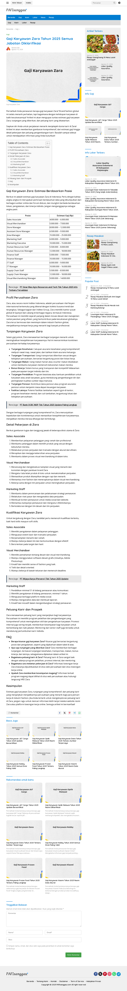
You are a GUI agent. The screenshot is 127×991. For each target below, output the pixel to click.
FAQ (11, 181)
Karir (27, 17)
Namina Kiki (15, 48)
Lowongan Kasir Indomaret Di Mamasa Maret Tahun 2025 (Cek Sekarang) (101, 217)
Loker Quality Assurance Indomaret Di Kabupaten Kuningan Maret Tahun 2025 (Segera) (110, 78)
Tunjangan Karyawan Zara (20, 153)
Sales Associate (19, 159)
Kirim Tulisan (17, 3)
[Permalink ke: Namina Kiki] (8, 48)
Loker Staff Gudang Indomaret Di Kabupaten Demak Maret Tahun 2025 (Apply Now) (104, 333)
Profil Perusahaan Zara (18, 150)
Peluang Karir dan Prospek (20, 178)
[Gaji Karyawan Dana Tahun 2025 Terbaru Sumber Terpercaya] (69, 729)
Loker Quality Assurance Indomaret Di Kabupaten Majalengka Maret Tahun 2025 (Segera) (110, 67)
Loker (35, 17)
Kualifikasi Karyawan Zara (19, 167)
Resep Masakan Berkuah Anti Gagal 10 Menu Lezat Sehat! (105, 298)
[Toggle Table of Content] (46, 143)
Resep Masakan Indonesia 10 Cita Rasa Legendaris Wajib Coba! (108, 255)
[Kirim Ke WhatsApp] (79, 713)
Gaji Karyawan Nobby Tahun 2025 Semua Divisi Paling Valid (16, 766)
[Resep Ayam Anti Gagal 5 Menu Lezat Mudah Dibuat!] (93, 266)
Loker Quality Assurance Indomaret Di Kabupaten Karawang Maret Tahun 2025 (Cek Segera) (102, 200)
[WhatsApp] (114, 974)
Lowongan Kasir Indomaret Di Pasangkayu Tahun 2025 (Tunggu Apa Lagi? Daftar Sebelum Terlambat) (104, 315)
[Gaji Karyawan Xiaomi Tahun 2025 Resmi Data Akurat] (69, 755)
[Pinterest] (105, 974)
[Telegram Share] (74, 713)
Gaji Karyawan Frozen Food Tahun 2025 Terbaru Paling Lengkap (43, 766)
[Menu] (8, 3)
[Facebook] (96, 974)
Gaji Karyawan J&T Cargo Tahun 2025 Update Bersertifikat (17, 741)
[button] (114, 3)
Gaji (20, 17)
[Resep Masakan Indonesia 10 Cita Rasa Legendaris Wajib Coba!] (93, 255)
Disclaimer (63, 981)
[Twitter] (100, 974)
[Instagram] (109, 974)
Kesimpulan (14, 184)
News (43, 17)
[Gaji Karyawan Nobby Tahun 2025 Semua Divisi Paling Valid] (17, 755)
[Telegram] (119, 974)
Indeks (28, 3)
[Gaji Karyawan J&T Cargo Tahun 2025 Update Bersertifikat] (17, 729)
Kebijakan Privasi (94, 981)
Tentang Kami (42, 981)
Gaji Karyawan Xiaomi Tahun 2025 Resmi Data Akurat (68, 766)
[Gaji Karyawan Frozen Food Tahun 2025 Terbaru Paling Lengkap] (43, 755)
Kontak (54, 981)
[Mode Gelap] (119, 3)
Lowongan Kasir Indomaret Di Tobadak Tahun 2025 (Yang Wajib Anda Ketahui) (101, 191)
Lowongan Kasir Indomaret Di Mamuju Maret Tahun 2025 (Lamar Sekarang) (101, 226)
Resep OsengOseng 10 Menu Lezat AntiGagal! (101, 58)
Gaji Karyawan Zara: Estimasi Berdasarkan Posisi (29, 147)
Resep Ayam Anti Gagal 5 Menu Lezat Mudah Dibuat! (109, 266)
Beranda (11, 17)
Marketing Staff (19, 164)
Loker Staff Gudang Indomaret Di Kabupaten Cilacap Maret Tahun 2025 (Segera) (104, 324)
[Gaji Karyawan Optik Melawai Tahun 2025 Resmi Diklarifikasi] (43, 729)
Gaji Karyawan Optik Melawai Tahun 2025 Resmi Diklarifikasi (43, 741)
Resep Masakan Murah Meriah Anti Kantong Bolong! (105, 306)
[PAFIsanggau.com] (16, 10)
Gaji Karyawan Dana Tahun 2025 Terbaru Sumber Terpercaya (69, 741)
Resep (51, 17)
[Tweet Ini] (64, 713)
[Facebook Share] (60, 713)
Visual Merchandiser (21, 161)
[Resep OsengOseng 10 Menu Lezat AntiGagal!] (103, 44)
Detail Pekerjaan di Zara (19, 156)
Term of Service (77, 981)
